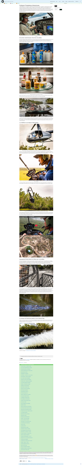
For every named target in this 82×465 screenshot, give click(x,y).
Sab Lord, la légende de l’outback (25, 446)
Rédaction (77, 1)
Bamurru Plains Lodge (24, 445)
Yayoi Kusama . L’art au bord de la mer (26, 421)
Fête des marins (23, 424)
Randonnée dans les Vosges (24, 427)
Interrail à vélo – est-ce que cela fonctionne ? (27, 437)
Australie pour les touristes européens (31, 350)
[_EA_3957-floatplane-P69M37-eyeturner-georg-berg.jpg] (36, 167)
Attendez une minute (71, 1)
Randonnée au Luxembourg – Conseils (26, 431)
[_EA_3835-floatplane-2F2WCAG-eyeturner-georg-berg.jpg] (36, 336)
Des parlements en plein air (24, 391)
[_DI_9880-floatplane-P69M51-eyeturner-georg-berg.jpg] (36, 276)
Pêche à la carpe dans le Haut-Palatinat (26, 406)
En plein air (65, 3)
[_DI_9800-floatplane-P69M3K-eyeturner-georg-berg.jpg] (36, 137)
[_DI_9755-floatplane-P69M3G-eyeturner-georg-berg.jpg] (36, 198)
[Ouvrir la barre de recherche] (80, 1)
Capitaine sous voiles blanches (25, 385)
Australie (51, 3)
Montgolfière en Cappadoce (24, 373)
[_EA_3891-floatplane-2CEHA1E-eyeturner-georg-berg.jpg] (36, 54)
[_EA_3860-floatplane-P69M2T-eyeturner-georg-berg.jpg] (36, 107)
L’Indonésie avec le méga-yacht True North (26, 440)
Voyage (66, 1)
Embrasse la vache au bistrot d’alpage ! (26, 379)
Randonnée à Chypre (23, 415)
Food (59, 1)
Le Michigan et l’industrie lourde (25, 397)
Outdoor (63, 1)
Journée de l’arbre (23, 425)
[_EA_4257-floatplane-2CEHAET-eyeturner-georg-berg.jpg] (36, 24)
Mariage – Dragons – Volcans (25, 442)
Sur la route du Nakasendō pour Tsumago (26, 367)
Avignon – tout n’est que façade (25, 418)
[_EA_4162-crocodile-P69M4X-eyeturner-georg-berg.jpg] (36, 305)
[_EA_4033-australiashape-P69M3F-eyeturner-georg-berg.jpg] (36, 246)
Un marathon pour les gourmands (25, 422)
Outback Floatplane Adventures (25, 443)
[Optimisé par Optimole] (81, 464)
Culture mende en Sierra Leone (25, 449)
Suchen (61, 9)
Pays (56, 1)
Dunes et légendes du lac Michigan (25, 403)
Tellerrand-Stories (52, 1)
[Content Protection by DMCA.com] (21, 358)
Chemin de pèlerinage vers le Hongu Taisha (26, 370)
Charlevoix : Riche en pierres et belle (25, 400)
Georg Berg (22, 362)
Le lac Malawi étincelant (24, 412)
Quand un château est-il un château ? (26, 394)
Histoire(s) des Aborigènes (24, 439)
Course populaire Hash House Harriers (26, 430)
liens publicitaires (28, 359)
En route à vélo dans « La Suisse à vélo (26, 433)
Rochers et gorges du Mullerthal (25, 434)
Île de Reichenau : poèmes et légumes (26, 376)
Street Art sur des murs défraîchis (25, 388)
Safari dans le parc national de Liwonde (26, 409)
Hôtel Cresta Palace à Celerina (49, 458)
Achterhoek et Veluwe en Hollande (25, 428)
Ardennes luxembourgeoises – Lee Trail (26, 436)
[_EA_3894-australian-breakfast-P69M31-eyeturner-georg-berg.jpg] (36, 80)
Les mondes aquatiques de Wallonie (25, 382)
